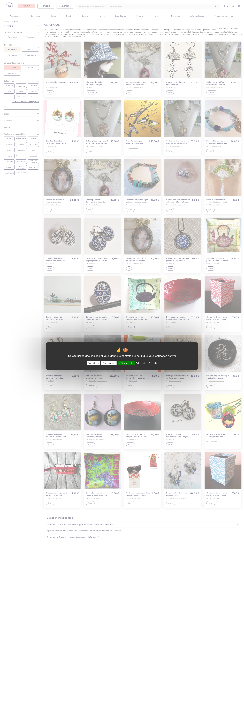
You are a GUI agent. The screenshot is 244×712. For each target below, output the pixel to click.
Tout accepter (127, 363)
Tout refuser (93, 363)
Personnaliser (109, 363)
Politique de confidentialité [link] (146, 363)
